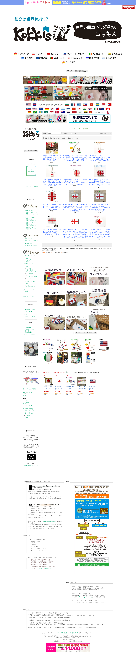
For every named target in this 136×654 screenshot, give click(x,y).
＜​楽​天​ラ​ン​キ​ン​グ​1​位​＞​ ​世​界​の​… (81, 388)
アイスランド (27, 400)
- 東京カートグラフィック (31, 316)
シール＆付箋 (29, 273)
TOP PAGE (31, 141)
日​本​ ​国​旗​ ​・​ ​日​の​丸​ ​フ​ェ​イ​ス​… (59, 388)
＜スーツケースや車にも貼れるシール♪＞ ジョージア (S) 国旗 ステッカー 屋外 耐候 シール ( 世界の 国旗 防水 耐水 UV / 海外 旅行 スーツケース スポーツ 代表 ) (99, 208)
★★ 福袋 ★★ (28, 332)
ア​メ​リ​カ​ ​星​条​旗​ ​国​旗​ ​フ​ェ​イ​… (93, 388)
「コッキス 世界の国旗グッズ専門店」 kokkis (66, 633)
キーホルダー (28, 260)
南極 (24, 395)
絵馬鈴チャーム (29, 263)
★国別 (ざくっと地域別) (55, 128)
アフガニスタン (27, 405)
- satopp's (26, 313)
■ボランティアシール (28, 296)
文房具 (26, 266)
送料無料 (75, 133)
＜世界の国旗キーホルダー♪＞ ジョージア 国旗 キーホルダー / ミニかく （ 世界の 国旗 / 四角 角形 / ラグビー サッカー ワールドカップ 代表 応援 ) (52, 182)
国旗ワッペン (28, 238)
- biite (25, 314)
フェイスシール (29, 210)
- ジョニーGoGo (28, 311)
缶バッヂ (27, 261)
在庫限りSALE (28, 327)
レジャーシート (29, 283)
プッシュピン (29, 268)
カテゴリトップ (45, 128)
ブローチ (25, 291)
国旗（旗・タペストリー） (32, 255)
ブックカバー (29, 278)
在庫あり (67, 133)
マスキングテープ (31, 271)
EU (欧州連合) (27, 392)
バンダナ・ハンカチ (30, 281)
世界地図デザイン (29, 329)
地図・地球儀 (29, 270)
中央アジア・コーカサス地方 (67, 128)
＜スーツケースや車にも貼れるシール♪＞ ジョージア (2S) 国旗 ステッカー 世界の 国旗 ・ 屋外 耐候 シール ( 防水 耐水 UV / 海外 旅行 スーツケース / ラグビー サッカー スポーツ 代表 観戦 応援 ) (75, 208)
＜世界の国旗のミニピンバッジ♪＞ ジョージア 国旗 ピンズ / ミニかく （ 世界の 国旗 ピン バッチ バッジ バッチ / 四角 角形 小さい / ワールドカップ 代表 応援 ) (99, 182)
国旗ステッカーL (30, 227)
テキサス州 (28, 412)
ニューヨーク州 (29, 413)
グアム (26, 417)
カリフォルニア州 (30, 410)
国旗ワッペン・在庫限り (31, 240)
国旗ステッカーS (30, 222)
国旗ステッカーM (31, 225)
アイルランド (27, 402)
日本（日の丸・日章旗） (30, 389)
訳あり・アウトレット (31, 334)
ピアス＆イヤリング (28, 290)
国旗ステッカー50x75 (32, 224)
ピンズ (26, 258)
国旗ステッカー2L (31, 229)
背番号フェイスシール (32, 214)
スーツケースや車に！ (31, 217)
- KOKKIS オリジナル (29, 309)
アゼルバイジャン (28, 404)
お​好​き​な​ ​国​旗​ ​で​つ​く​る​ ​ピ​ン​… (70, 388)
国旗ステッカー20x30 (32, 219)
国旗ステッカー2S (31, 220)
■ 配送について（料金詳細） (31, 186)
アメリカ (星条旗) (28, 409)
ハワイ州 (27, 415)
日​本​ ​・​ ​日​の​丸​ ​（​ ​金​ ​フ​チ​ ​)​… (49, 387)
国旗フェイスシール (31, 212)
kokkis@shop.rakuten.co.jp (31, 465)
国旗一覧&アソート (30, 331)
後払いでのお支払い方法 (45, 568)
